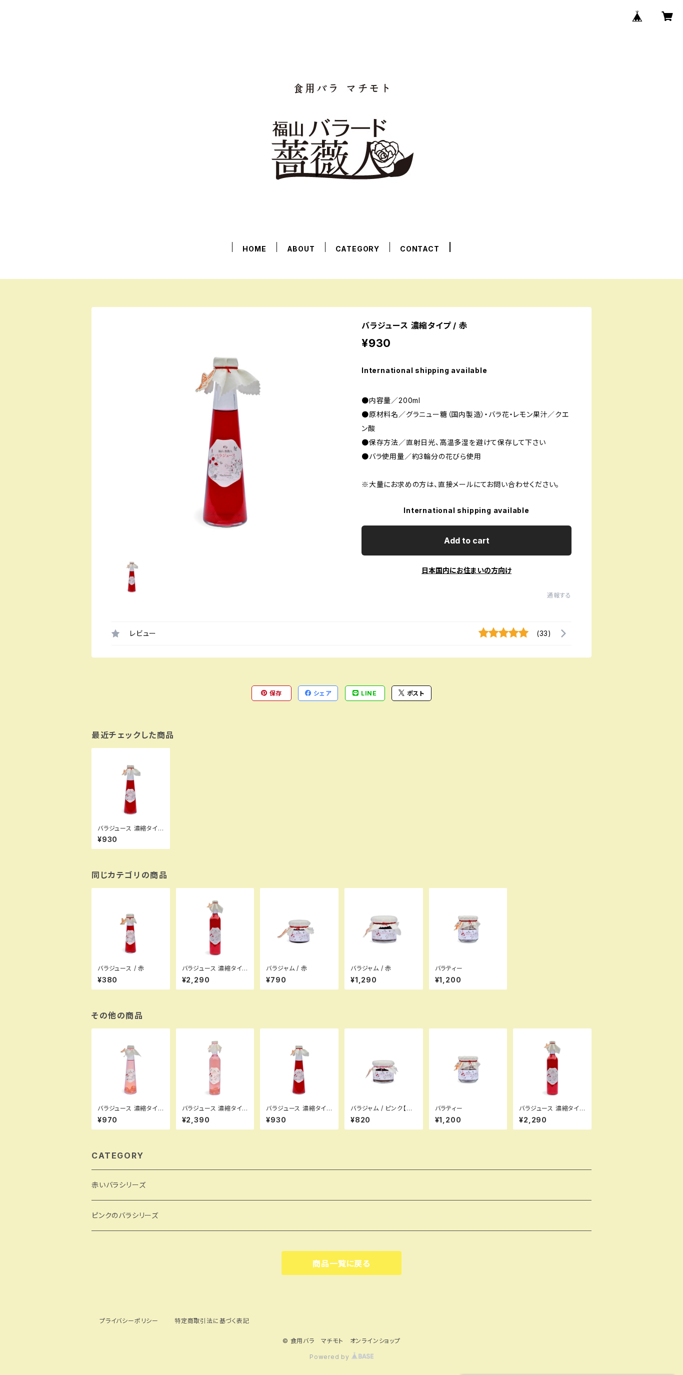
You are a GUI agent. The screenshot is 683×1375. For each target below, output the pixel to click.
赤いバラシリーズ (119, 1184)
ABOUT (301, 248)
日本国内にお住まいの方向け (467, 570)
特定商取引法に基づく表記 (212, 1320)
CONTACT (420, 248)
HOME (254, 248)
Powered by (331, 1356)
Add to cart (467, 541)
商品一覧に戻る (341, 1263)
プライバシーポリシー (129, 1320)
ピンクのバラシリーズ (125, 1215)
